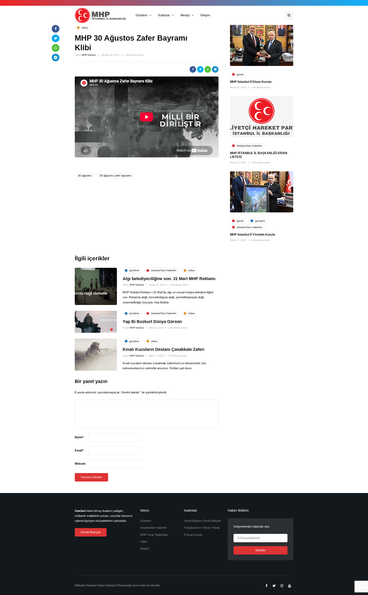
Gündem (141, 15)
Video (143, 541)
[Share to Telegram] (215, 69)
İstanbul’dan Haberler (153, 527)
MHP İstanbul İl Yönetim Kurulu (252, 234)
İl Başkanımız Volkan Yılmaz (202, 527)
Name (79, 437)
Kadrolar (164, 15)
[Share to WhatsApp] (208, 69)
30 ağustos (85, 175)
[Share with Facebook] (193, 69)
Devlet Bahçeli (91, 532)
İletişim (205, 15)
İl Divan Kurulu (193, 534)
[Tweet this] (200, 69)
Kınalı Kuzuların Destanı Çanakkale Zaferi (163, 349)
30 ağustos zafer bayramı (115, 175)
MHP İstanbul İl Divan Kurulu (251, 81)
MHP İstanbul (89, 55)
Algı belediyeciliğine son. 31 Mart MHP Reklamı (169, 278)
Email (79, 450)
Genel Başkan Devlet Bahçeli (202, 520)
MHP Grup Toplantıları (154, 534)
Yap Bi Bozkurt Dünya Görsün (152, 321)
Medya (185, 15)
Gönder (260, 550)
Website (80, 463)
